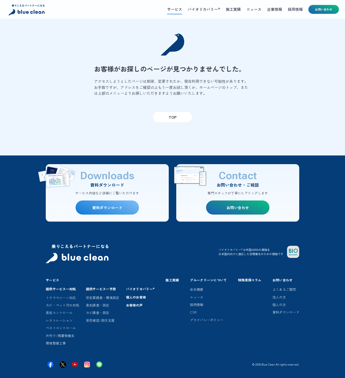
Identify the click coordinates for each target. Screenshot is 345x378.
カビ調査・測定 (97, 312)
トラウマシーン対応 (61, 297)
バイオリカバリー (140, 289)
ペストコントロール (61, 327)
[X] (62, 364)
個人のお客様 (136, 297)
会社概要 (196, 289)
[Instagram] (87, 364)
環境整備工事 (56, 343)
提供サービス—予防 (101, 289)
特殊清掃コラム (249, 280)
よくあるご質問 (284, 289)
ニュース (196, 297)
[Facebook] (50, 364)
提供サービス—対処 (61, 289)
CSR (193, 312)
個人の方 (279, 304)
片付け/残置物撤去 (60, 335)
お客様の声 (134, 305)
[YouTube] (75, 364)
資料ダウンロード (285, 312)
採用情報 (196, 304)
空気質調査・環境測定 (102, 297)
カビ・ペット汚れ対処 (62, 305)
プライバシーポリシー (206, 320)
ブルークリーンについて (208, 280)
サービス (52, 280)
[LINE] (99, 364)
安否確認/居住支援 (100, 320)
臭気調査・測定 (97, 305)
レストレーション (59, 320)
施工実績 (172, 280)
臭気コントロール (59, 312)
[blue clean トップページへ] (27, 10)
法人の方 (279, 297)
